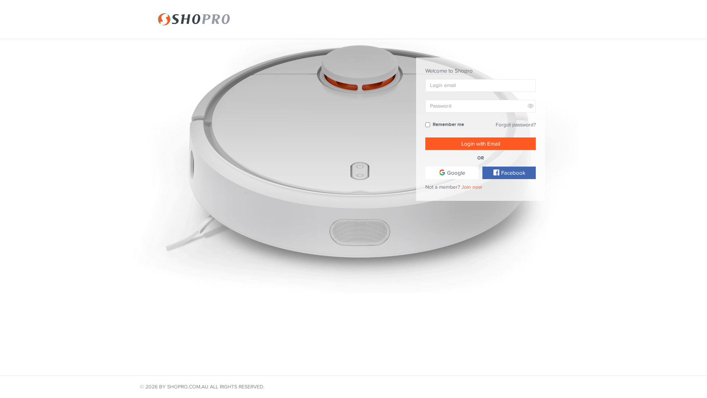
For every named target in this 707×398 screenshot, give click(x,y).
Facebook (512, 173)
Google (455, 173)
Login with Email (480, 144)
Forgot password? (516, 125)
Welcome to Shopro (449, 71)
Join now (471, 187)
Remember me (448, 125)
